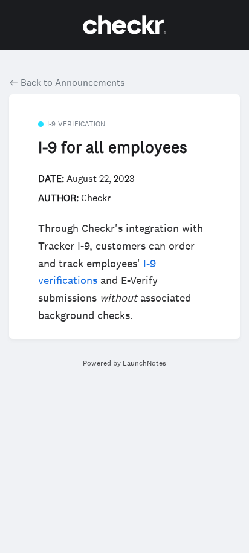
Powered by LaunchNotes (124, 363)
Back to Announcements (71, 82)
